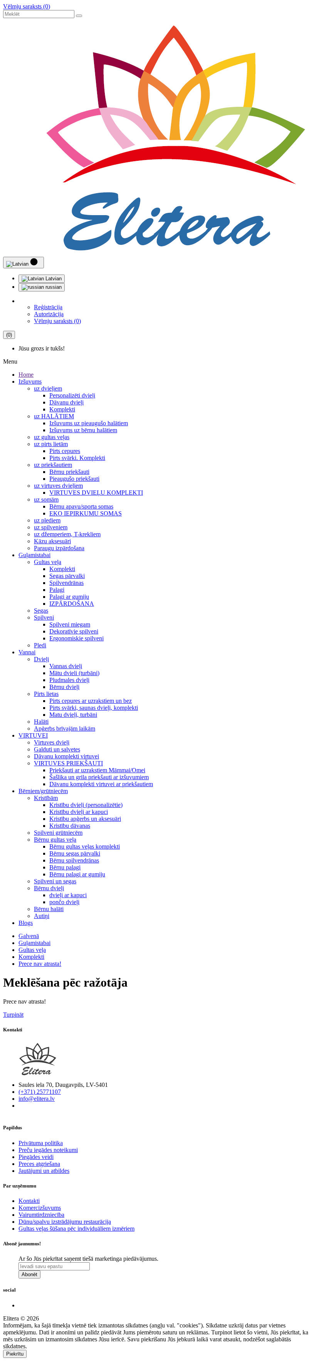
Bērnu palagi (65, 867)
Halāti (41, 721)
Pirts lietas (46, 694)
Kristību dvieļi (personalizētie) (86, 805)
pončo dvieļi (64, 902)
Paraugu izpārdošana (59, 548)
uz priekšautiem (53, 465)
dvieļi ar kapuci (68, 895)
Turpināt (13, 1014)
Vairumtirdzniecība (41, 1214)
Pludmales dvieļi (69, 680)
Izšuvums (30, 381)
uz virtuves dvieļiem (58, 485)
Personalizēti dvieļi (72, 395)
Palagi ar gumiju (69, 596)
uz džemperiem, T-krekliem (67, 534)
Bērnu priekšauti (69, 471)
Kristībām (46, 798)
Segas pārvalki (67, 576)
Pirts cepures (64, 451)
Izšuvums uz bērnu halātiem (83, 430)
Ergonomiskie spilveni (76, 638)
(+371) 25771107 (39, 1091)
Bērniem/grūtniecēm (43, 791)
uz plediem (47, 520)
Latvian (53, 278)
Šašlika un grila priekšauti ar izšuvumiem (99, 777)
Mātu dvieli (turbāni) (74, 673)
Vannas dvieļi (65, 666)
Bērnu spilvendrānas (74, 860)
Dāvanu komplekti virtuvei (66, 756)
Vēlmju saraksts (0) (26, 6)
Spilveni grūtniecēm (58, 832)
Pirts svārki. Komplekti (77, 458)
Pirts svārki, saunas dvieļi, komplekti (93, 707)
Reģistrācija (48, 307)
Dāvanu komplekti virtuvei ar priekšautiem (101, 784)
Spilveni (44, 617)
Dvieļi (41, 659)
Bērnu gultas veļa (55, 839)
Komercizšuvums (39, 1207)
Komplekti (62, 409)
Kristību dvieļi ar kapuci (78, 812)
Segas (41, 610)
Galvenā (28, 936)
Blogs (25, 923)
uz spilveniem (50, 527)
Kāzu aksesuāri (52, 541)
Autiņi (41, 916)
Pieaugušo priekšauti (74, 478)
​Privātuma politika (40, 1143)
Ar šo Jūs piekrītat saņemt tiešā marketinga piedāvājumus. (88, 1258)
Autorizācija (49, 314)
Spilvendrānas (66, 582)
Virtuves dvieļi (51, 742)
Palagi (56, 589)
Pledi (40, 645)
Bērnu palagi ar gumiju (77, 874)
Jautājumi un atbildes (43, 1170)
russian (53, 287)
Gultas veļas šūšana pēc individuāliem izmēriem (76, 1228)
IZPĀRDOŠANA (71, 603)
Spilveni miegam (69, 624)
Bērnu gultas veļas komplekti (84, 846)
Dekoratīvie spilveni (73, 631)
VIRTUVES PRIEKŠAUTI (68, 763)
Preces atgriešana (39, 1164)
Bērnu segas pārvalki (74, 853)
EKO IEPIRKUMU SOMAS (85, 513)
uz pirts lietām (51, 444)
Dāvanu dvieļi (66, 402)
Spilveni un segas (55, 881)
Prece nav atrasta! (39, 963)
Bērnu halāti (49, 909)
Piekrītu (15, 1354)
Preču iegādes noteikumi (48, 1150)
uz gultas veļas (51, 437)
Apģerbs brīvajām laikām (64, 728)
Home (26, 374)
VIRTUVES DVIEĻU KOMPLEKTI (96, 492)
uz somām (46, 499)
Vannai (26, 652)
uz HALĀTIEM (54, 416)
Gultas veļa (47, 562)
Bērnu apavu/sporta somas (81, 506)
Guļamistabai (34, 555)
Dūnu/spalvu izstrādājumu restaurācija (64, 1221)
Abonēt (29, 1274)
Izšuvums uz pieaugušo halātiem (88, 423)
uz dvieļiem (48, 388)
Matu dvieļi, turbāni (73, 714)
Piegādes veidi (36, 1157)
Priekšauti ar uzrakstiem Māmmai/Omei (97, 770)
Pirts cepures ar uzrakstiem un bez (90, 700)
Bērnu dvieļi (64, 687)
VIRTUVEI (33, 735)
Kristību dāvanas (69, 825)
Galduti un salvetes (57, 749)
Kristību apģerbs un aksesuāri (85, 818)
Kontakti (29, 1201)
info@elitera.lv (36, 1098)
